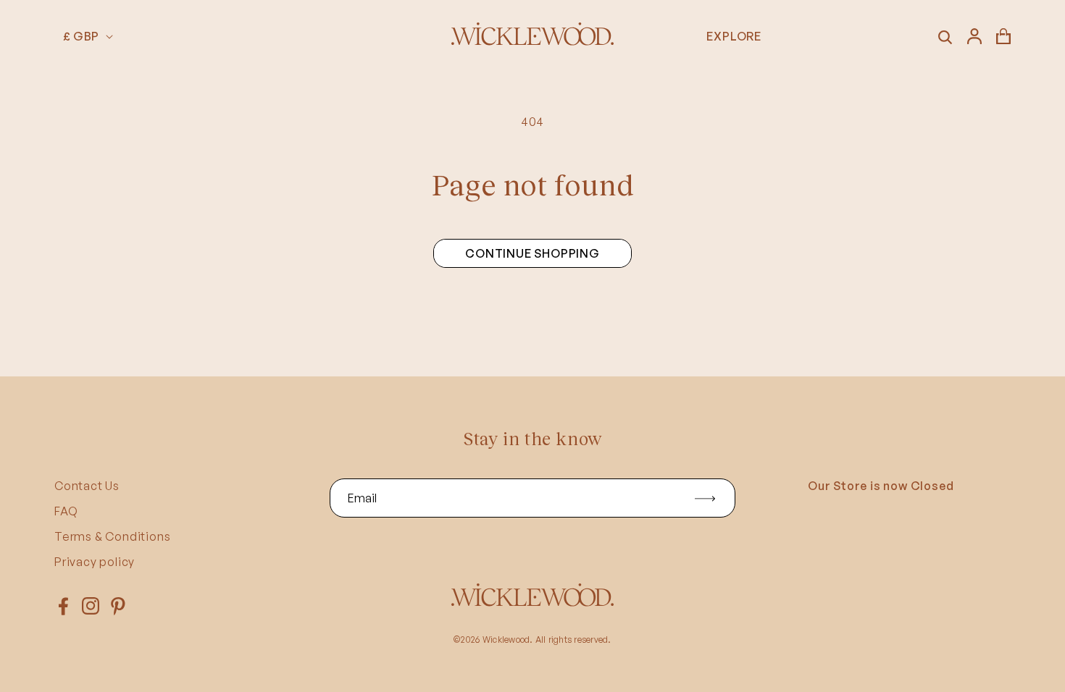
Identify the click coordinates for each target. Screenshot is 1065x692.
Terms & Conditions (112, 536)
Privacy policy (94, 561)
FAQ (66, 511)
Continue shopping (532, 253)
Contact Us (87, 485)
